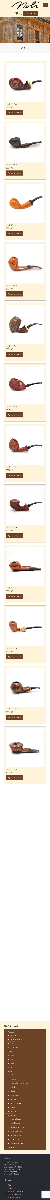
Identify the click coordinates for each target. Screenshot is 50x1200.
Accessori (11, 1032)
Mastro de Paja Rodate (18, 1127)
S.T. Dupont (14, 1048)
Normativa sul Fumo (14, 1197)
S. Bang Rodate (16, 1139)
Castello (13, 1079)
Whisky (13, 1063)
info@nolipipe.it (13, 1174)
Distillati (10, 1052)
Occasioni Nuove (16, 1095)
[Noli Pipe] (25, 5)
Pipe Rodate (12, 1116)
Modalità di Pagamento (15, 1191)
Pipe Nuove (11, 1071)
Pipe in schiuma (16, 1103)
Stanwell (13, 1107)
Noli (12, 1044)
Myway (13, 1091)
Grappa (13, 1055)
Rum (12, 1059)
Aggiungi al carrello (14, 112)
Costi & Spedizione (14, 1194)
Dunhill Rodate (15, 1123)
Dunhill (13, 1087)
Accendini (14, 1035)
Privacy (10, 1185)
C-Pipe (13, 1075)
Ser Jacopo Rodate (17, 1143)
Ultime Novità (12, 1147)
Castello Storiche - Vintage (19, 1083)
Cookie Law (12, 1188)
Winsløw (13, 1111)
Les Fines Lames (16, 1040)
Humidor (10, 1067)
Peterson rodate (16, 1135)
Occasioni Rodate (16, 1131)
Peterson (14, 1099)
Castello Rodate (16, 1119)
